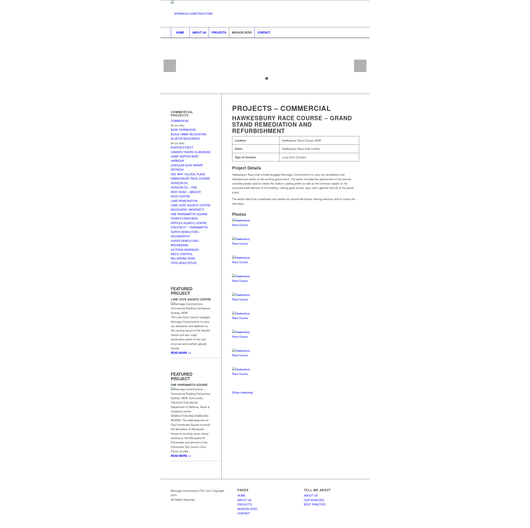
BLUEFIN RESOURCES (185, 138)
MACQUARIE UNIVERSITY (187, 209)
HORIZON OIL (179, 183)
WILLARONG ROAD (183, 258)
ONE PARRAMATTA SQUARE (189, 214)
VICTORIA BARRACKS (185, 250)
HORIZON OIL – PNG (184, 187)
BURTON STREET (182, 147)
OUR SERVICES (314, 500)
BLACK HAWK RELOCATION (188, 134)
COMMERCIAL (180, 121)
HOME (241, 495)
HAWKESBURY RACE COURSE (190, 178)
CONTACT (243, 513)
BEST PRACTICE (315, 504)
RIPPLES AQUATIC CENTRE (189, 223)
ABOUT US (244, 500)
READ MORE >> (181, 353)
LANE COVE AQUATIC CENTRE (191, 205)
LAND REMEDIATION (184, 201)
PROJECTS (244, 504)
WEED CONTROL (182, 254)
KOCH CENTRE (180, 196)
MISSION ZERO (247, 509)
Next (360, 66)
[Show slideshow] (242, 392)
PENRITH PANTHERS (184, 218)
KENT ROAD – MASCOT (186, 192)
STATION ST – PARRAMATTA (189, 227)
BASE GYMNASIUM (183, 130)
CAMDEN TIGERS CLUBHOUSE (191, 152)
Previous (170, 66)
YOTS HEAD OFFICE (184, 263)
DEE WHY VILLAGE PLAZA (188, 174)
